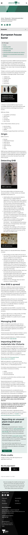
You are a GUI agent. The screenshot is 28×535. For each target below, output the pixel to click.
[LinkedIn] (10, 25)
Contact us (18, 503)
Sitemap (17, 501)
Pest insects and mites (17, 18)
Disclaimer (4, 503)
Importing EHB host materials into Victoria (14, 52)
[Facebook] (7, 25)
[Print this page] (5, 25)
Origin (4, 45)
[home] (14, 3)
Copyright (4, 498)
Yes (6, 469)
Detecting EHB (7, 46)
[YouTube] (8, 495)
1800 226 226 (5, 517)
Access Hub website (9, 513)
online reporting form (18, 428)
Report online (6, 451)
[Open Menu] (1, 3)
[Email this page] (2, 25)
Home (2, 18)
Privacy (4, 501)
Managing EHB (7, 50)
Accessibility (18, 498)
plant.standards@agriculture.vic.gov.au (11, 415)
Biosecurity (8, 18)
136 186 (17, 413)
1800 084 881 (13, 338)
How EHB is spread (8, 48)
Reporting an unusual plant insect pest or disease (13, 55)
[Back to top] (23, 530)
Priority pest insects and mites (8, 19)
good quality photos (17, 436)
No (16, 469)
